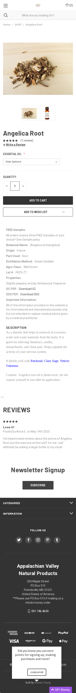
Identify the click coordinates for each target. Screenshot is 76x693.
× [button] (59, 644)
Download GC (27, 288)
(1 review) (26, 140)
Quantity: (10, 177)
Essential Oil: (12, 154)
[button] (41, 690)
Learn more (36, 672)
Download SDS (29, 294)
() (71, 5)
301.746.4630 (40, 611)
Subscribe (38, 485)
